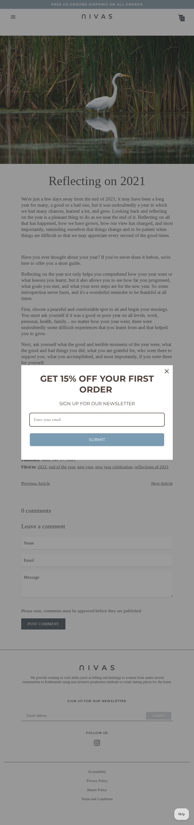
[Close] (167, 371)
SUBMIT (97, 439)
